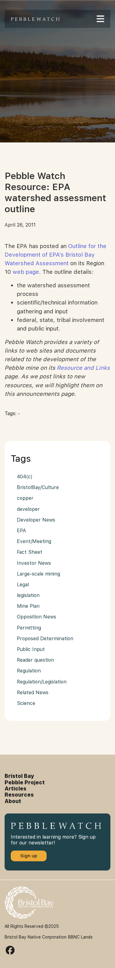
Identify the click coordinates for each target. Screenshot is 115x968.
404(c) (25, 477)
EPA (21, 531)
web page (26, 271)
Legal (23, 584)
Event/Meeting (34, 541)
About (13, 801)
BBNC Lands (80, 937)
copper (25, 498)
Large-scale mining (38, 574)
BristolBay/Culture (38, 487)
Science (26, 703)
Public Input (31, 649)
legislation (28, 595)
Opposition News (36, 617)
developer (28, 509)
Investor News (34, 563)
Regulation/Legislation (42, 682)
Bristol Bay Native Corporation (36, 937)
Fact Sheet (29, 552)
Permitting (29, 628)
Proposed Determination (45, 638)
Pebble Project (25, 782)
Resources (19, 795)
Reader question (35, 660)
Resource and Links (83, 367)
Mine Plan (28, 606)
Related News (32, 692)
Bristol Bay (19, 776)
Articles (15, 789)
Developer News (36, 520)
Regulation (29, 671)
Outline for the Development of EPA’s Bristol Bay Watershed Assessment (55, 255)
